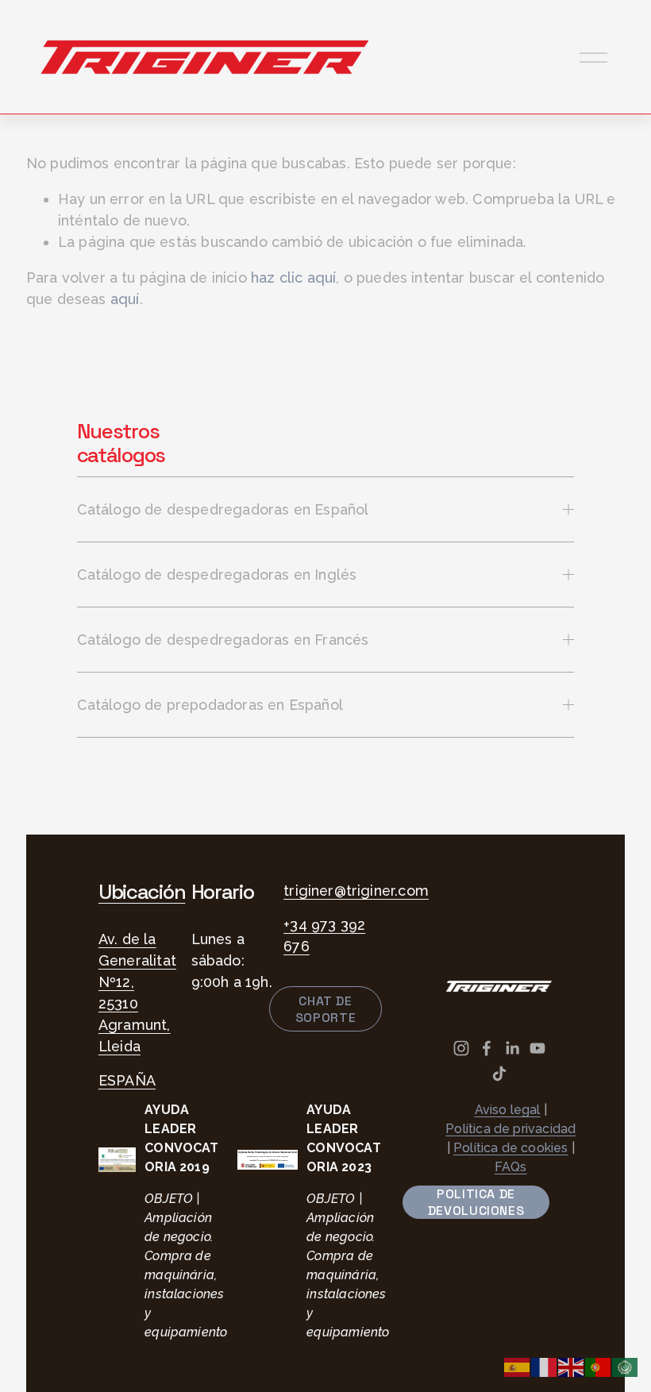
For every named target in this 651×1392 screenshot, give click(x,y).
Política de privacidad (510, 1128)
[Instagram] (461, 1048)
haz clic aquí (293, 277)
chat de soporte (325, 1009)
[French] (544, 1366)
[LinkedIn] (512, 1048)
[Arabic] (625, 1366)
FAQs (511, 1166)
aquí (125, 299)
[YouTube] (537, 1048)
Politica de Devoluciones (476, 1202)
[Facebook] (487, 1048)
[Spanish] (517, 1366)
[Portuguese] (598, 1366)
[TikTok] (499, 1074)
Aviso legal (508, 1109)
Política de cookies (510, 1147)
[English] (571, 1366)
